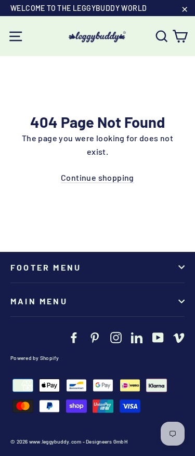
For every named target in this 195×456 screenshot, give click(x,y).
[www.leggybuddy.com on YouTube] (158, 336)
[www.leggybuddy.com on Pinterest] (94, 336)
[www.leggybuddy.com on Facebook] (74, 336)
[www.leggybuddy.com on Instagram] (116, 336)
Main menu (39, 301)
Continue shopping (97, 177)
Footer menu (45, 267)
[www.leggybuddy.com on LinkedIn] (136, 336)
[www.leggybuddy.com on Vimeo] (179, 336)
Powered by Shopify (34, 358)
